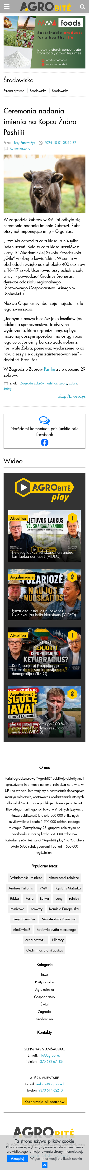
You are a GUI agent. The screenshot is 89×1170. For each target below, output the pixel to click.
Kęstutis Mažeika (68, 888)
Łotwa (44, 898)
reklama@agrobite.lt (50, 1084)
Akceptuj (17, 1158)
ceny (59, 898)
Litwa (44, 974)
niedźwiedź (21, 929)
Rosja (29, 898)
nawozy (36, 908)
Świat (44, 1004)
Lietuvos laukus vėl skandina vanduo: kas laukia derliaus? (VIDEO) (43, 554)
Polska (14, 898)
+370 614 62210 (50, 1090)
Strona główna (14, 90)
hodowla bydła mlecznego (56, 929)
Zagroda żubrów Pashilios (38, 383)
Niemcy (58, 939)
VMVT (44, 888)
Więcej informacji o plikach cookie (56, 1158)
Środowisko (38, 90)
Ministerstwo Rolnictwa (59, 919)
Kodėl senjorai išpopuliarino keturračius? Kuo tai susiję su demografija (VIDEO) (36, 669)
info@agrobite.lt (50, 1055)
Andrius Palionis (21, 888)
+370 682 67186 (50, 1061)
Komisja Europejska (64, 908)
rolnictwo (17, 908)
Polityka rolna (44, 982)
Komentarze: (20, 148)
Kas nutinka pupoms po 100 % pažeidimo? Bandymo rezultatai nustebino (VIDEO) (38, 728)
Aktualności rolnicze (64, 877)
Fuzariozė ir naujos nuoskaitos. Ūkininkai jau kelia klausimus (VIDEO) (44, 612)
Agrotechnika (44, 989)
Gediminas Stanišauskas (44, 950)
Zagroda (44, 1011)
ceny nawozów (24, 919)
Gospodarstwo (44, 997)
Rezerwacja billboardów (44, 1101)
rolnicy (74, 898)
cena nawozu (35, 939)
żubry (63, 383)
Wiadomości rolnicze (26, 877)
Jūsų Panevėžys (24, 142)
